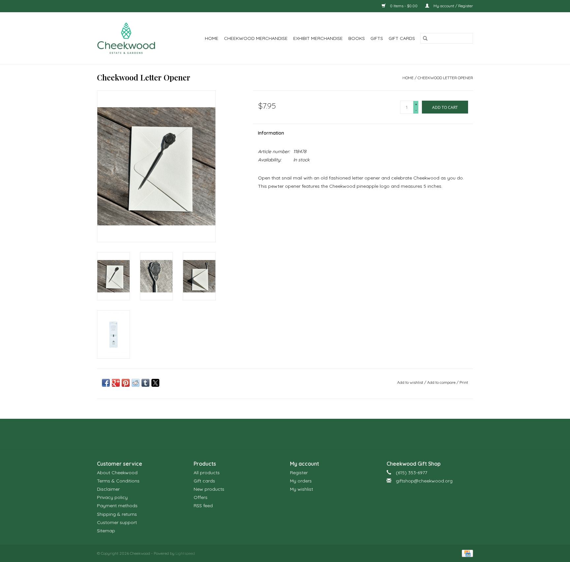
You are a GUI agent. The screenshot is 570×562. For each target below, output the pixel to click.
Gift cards (402, 38)
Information (271, 133)
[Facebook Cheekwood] (273, 434)
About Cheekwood (117, 473)
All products (207, 473)
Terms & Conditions (118, 481)
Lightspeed (185, 553)
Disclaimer (108, 489)
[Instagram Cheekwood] (297, 434)
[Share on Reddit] (136, 383)
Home (211, 38)
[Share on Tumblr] (145, 383)
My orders (301, 481)
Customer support (117, 522)
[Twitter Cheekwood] (285, 434)
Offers (200, 497)
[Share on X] (155, 383)
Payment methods (117, 506)
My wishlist (301, 489)
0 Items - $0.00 (404, 5)
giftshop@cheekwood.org (424, 481)
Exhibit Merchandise (318, 38)
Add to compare (442, 382)
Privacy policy (112, 497)
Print (463, 382)
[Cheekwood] (130, 38)
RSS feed (203, 506)
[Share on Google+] (116, 383)
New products (209, 489)
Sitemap (106, 531)
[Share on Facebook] (106, 383)
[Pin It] (126, 383)
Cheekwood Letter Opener (445, 77)
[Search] (425, 38)
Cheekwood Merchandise (256, 38)
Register (299, 473)
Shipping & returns (117, 514)
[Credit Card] (466, 552)
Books (356, 38)
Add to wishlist (410, 382)
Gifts (376, 38)
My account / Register (452, 5)
